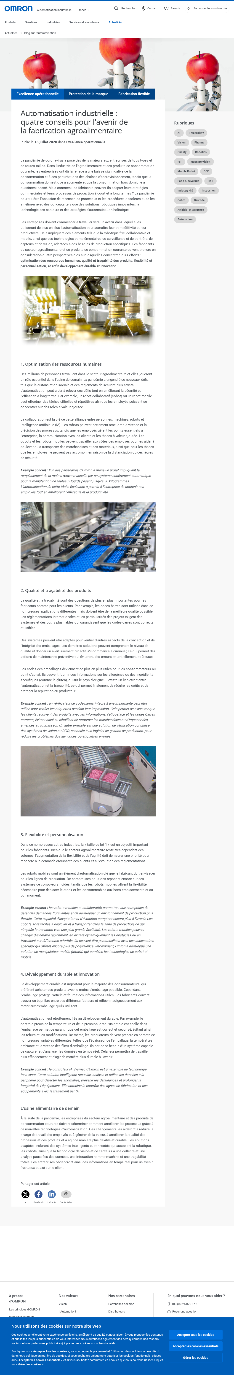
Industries (53, 22)
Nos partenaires (121, 1295)
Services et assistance (84, 22)
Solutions (31, 22)
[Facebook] (39, 1194)
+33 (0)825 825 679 (184, 1304)
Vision (63, 1304)
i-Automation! (67, 1311)
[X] (25, 1194)
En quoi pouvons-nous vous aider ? (196, 1295)
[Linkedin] (52, 1194)
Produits (10, 22)
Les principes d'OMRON (24, 1309)
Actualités (115, 22)
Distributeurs (116, 1311)
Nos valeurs (68, 1295)
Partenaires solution (121, 1304)
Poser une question (184, 1311)
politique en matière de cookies (46, 1355)
